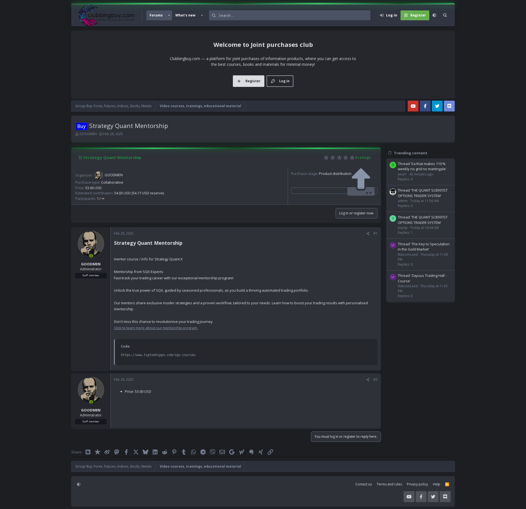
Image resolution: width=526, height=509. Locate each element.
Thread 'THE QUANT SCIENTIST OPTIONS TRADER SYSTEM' (423, 193)
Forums (156, 15)
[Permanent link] (184, 243)
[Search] (445, 15)
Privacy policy (417, 484)
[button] (169, 15)
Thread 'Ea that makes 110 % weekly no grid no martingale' (422, 166)
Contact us (363, 484)
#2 (375, 379)
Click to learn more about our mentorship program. (156, 327)
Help (436, 484)
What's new (185, 15)
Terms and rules (389, 484)
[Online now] (91, 256)
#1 (375, 233)
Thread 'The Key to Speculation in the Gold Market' (424, 246)
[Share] (367, 233)
